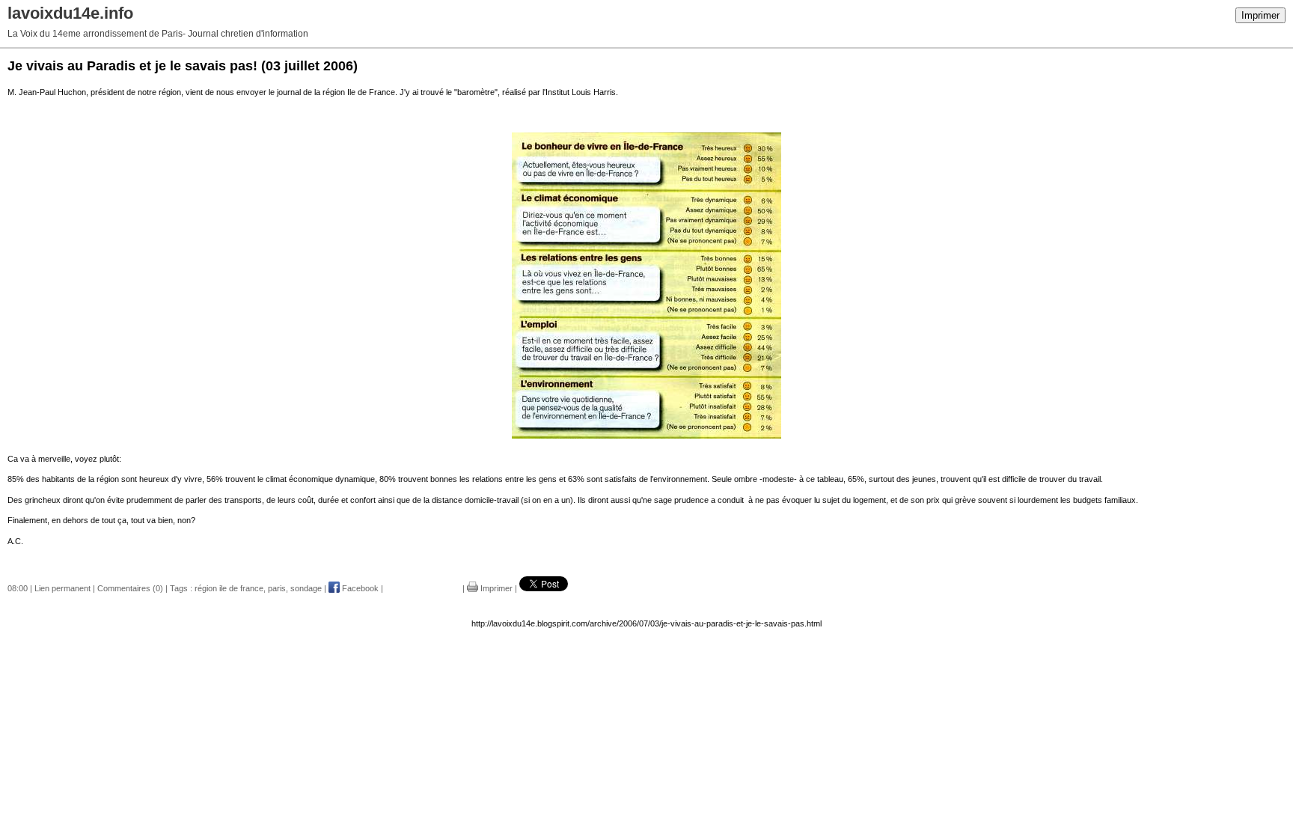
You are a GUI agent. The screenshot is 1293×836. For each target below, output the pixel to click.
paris (277, 588)
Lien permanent (62, 588)
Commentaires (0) (130, 588)
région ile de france (229, 588)
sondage (306, 588)
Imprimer (1260, 15)
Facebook (359, 588)
